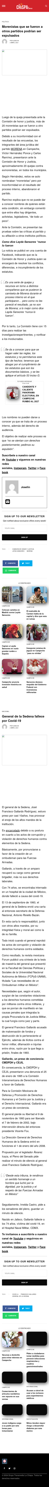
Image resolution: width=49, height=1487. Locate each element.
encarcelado (13, 830)
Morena (30, 551)
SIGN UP (24, 537)
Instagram (20, 468)
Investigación (32, 1419)
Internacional (32, 1387)
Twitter (32, 468)
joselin (16, 41)
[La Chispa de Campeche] (24, 6)
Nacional (5, 711)
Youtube (11, 459)
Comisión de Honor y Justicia (23, 549)
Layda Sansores (18, 551)
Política (5, 21)
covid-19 (15, 1294)
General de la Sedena (20, 1296)
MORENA (16, 149)
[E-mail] (7, 502)
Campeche (6, 606)
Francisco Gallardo (28, 1294)
